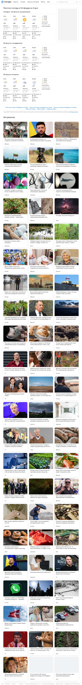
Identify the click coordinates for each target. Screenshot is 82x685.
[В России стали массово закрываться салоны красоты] (41, 261)
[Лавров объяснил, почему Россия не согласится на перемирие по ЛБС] (41, 312)
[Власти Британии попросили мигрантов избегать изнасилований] (41, 287)
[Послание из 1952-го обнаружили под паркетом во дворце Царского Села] (67, 134)
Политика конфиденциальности (32, 683)
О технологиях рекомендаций (47, 683)
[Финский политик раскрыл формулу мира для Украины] (15, 567)
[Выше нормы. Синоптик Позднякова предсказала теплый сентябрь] (15, 261)
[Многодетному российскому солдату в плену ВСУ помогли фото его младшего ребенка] (15, 134)
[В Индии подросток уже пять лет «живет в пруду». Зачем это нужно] (41, 236)
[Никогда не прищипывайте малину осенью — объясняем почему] (15, 210)
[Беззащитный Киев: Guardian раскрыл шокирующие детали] (41, 414)
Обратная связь (59, 683)
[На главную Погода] (7, 2)
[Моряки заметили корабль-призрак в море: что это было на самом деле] (41, 388)
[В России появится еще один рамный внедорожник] (67, 669)
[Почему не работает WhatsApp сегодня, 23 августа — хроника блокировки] (15, 592)
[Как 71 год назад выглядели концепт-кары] (67, 592)
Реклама (14, 683)
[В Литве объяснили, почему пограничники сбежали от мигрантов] (15, 159)
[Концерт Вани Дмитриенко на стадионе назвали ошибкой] (15, 439)
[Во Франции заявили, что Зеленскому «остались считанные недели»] (41, 134)
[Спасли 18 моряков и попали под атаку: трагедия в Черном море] (67, 312)
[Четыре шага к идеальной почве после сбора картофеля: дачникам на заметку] (67, 338)
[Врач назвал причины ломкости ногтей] (15, 516)
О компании (7, 683)
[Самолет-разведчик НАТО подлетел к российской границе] (67, 185)
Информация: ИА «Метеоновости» (73, 683)
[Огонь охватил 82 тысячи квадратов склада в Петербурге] (41, 669)
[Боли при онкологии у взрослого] (41, 567)
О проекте (21, 683)
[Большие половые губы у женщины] (15, 236)
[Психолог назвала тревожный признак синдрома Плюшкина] (67, 516)
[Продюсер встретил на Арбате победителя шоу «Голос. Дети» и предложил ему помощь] (15, 643)
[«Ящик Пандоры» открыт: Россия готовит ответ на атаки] (67, 287)
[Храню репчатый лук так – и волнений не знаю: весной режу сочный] (67, 541)
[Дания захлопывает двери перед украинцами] (15, 618)
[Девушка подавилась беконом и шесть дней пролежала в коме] (67, 414)
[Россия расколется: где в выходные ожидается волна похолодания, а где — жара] (41, 159)
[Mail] (2, 2)
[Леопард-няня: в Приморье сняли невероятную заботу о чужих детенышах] (67, 236)
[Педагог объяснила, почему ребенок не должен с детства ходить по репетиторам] (41, 618)
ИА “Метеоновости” (74, 112)
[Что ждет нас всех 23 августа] (67, 210)
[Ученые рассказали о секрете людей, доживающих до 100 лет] (41, 439)
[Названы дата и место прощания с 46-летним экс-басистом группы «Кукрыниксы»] (15, 465)
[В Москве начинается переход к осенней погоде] (41, 592)
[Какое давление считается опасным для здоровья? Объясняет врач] (41, 185)
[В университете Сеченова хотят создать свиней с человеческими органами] (67, 439)
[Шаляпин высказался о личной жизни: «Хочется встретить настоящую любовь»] (15, 669)
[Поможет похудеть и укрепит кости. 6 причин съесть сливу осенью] (15, 185)
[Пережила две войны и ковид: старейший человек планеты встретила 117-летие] (67, 261)
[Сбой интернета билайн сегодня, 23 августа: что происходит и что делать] (67, 388)
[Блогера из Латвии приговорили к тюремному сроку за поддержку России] (15, 338)
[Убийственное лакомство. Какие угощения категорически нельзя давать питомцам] (41, 363)
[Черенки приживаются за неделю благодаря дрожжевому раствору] (15, 312)
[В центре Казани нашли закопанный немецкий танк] (41, 210)
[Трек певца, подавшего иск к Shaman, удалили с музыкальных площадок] (15, 414)
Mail (2, 683)
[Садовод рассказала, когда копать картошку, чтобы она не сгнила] (67, 643)
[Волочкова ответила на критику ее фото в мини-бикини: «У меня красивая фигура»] (15, 363)
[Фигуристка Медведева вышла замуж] (15, 388)
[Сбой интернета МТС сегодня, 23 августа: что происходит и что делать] (41, 643)
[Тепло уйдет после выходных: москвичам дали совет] (41, 516)
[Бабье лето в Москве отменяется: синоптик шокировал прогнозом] (15, 287)
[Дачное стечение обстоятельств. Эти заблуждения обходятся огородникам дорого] (67, 363)
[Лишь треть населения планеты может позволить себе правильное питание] (67, 465)
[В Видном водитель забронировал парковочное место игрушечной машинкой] (67, 618)
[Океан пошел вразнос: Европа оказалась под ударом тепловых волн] (67, 159)
